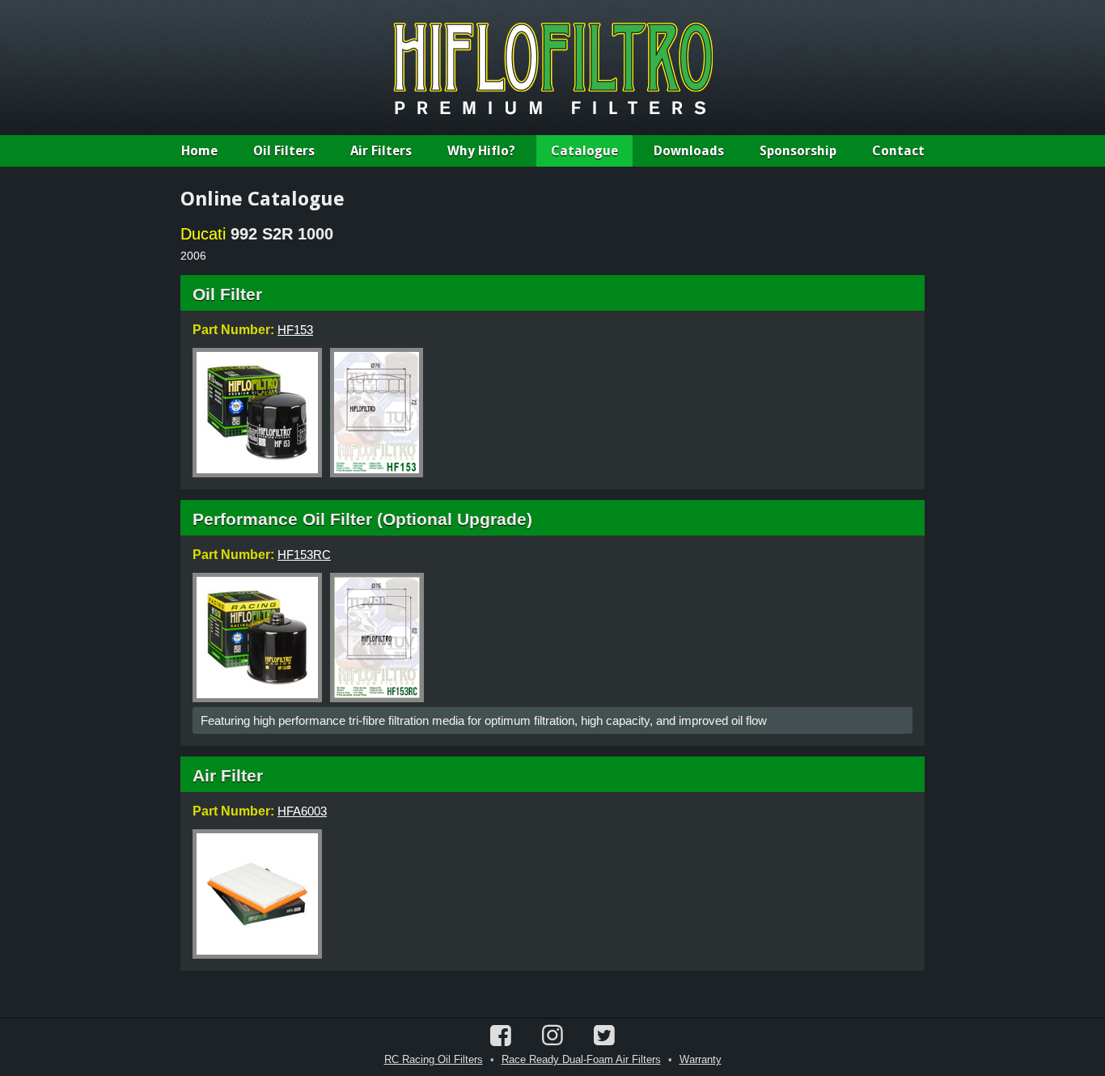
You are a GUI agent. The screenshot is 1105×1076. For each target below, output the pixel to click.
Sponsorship (798, 151)
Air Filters (381, 151)
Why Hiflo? (481, 151)
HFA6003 (302, 811)
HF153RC (304, 554)
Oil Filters (284, 151)
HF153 (295, 330)
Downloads (689, 151)
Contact (898, 151)
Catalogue (584, 151)
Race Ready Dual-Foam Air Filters (581, 1059)
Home (199, 151)
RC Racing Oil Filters (433, 1059)
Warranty (701, 1059)
